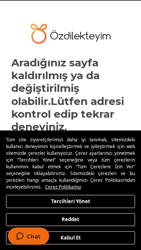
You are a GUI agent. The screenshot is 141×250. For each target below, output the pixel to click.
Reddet (70, 219)
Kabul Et (71, 237)
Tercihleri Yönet (70, 201)
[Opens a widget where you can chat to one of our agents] (28, 237)
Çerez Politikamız (63, 187)
